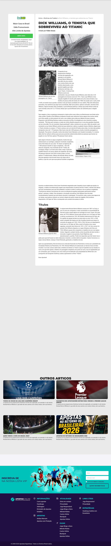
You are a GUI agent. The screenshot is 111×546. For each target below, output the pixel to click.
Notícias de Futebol (50, 18)
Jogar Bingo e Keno (66, 509)
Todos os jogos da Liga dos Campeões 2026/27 (20, 401)
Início (40, 18)
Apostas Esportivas (26, 544)
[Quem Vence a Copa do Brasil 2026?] (29, 424)
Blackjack (63, 517)
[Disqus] (55, 295)
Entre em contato (65, 501)
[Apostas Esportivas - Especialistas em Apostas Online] (21, 499)
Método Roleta (65, 511)
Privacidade (64, 504)
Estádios (39, 511)
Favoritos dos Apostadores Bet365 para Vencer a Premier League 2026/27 (81, 401)
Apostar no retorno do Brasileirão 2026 (71, 436)
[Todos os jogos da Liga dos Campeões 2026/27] (29, 389)
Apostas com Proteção (44, 521)
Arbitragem (40, 506)
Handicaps (40, 504)
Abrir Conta (21, 36)
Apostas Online (65, 519)
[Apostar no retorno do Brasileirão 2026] (82, 424)
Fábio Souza (50, 31)
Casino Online (64, 514)
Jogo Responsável (66, 506)
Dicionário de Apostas (44, 509)
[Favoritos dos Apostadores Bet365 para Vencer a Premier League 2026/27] (82, 389)
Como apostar (41, 501)
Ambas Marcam (42, 518)
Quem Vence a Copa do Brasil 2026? (16, 436)
